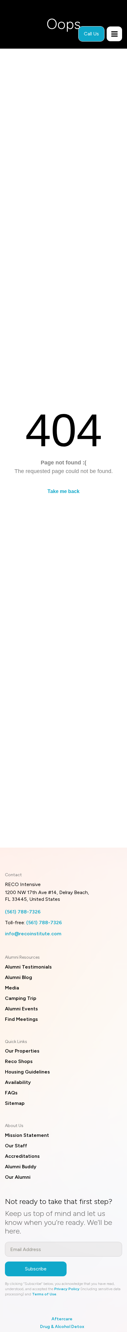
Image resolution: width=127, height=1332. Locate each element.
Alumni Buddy (20, 1167)
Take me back (63, 491)
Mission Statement (27, 1135)
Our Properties (22, 1051)
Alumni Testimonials (28, 967)
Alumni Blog (18, 977)
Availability (18, 1082)
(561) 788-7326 (23, 912)
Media (12, 988)
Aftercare (61, 1319)
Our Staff (16, 1146)
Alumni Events (21, 1009)
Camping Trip (20, 998)
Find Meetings (21, 1019)
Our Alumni (18, 1177)
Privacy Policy (67, 1289)
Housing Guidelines (27, 1072)
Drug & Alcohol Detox (62, 1326)
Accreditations (22, 1156)
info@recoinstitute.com (33, 934)
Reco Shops (19, 1061)
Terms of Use (44, 1294)
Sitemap (15, 1103)
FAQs (11, 1093)
